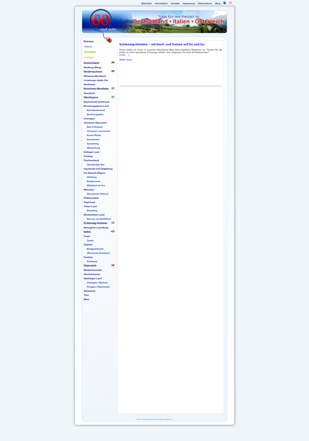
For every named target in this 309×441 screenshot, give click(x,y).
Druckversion (150, 415)
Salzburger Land (93, 278)
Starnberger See (95, 164)
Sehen (88, 46)
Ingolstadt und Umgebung (98, 168)
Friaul (87, 236)
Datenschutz (205, 3)
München (89, 189)
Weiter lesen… (126, 59)
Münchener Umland (97, 194)
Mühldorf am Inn (96, 185)
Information (161, 3)
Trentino (88, 257)
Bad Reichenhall (96, 110)
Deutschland (91, 63)
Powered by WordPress (164, 415)
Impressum (189, 3)
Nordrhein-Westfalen (96, 88)
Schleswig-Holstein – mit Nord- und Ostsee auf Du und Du (162, 44)
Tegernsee (89, 202)
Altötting (92, 177)
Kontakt (175, 3)
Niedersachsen (93, 71)
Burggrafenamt (95, 249)
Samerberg (93, 143)
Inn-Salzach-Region (94, 173)
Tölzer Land (90, 206)
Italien (87, 231)
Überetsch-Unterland (98, 253)
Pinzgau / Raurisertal (98, 286)
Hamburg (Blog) (92, 67)
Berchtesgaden (95, 114)
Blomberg (92, 210)
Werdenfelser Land (94, 214)
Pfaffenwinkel (91, 198)
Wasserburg (93, 148)
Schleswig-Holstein (95, 223)
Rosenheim (93, 139)
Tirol (86, 295)
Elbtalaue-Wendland (95, 76)
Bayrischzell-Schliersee (96, 102)
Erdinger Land (91, 152)
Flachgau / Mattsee (97, 282)
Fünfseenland (91, 160)
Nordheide (89, 84)
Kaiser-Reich (94, 135)
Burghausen (93, 181)
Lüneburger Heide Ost (96, 80)
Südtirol (88, 244)
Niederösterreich (93, 270)
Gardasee (92, 261)
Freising (88, 156)
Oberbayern (91, 97)
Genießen (90, 52)
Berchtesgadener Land (96, 106)
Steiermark (89, 291)
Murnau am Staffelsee (99, 219)
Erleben (89, 57)
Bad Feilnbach (95, 127)
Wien (86, 299)
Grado (90, 240)
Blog (217, 3)
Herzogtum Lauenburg (96, 227)
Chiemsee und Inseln (98, 131)
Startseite (146, 3)
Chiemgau (89, 118)
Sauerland (89, 93)
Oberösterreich (92, 274)
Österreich (90, 265)
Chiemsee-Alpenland (95, 122)
